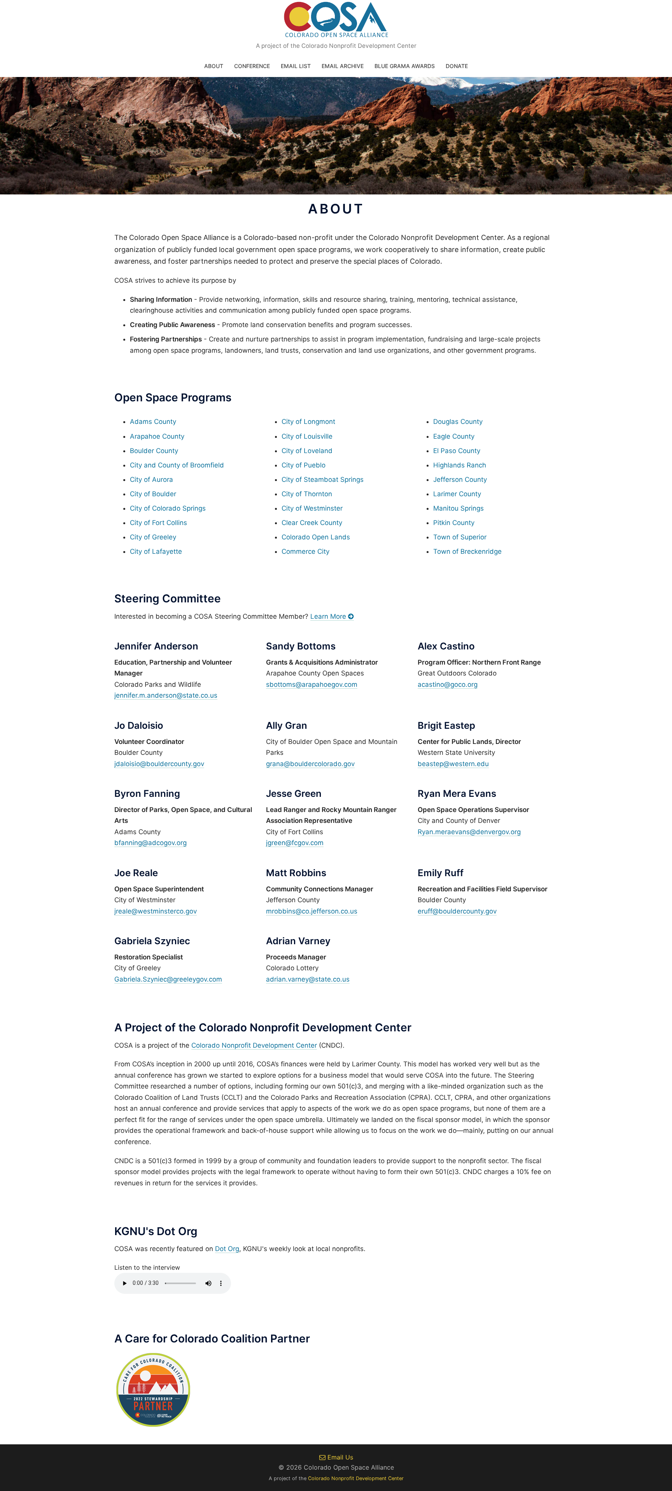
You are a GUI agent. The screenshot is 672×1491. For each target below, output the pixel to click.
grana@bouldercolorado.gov (310, 764)
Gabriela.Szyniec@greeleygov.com (168, 979)
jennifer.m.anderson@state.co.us (165, 695)
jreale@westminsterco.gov (155, 911)
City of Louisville (307, 436)
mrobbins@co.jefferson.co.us (311, 911)
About (213, 66)
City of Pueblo (304, 465)
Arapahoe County (157, 436)
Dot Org (227, 1249)
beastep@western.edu (453, 764)
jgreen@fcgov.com (295, 843)
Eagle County (453, 436)
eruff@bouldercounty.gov (457, 911)
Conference (252, 66)
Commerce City (305, 551)
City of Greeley (153, 537)
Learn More (329, 616)
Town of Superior (459, 537)
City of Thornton (307, 494)
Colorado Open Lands (316, 537)
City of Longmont (308, 421)
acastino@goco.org (448, 684)
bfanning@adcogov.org (150, 843)
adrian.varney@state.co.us (308, 979)
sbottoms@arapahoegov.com (311, 684)
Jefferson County (460, 479)
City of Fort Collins (158, 523)
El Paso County (456, 451)
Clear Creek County (312, 523)
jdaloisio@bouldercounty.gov (159, 764)
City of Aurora (151, 479)
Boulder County (154, 451)
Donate (457, 66)
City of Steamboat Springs (323, 479)
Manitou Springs (458, 508)
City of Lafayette (156, 551)
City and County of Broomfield (177, 465)
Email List (296, 66)
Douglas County (458, 421)
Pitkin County (453, 523)
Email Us (339, 1457)
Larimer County (457, 494)
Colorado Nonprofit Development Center (254, 1045)
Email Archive (343, 66)
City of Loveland (307, 451)
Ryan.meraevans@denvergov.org (469, 832)
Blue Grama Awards (404, 66)
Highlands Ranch (459, 465)
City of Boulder (153, 494)
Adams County (153, 421)
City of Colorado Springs (168, 508)
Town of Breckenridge (467, 551)
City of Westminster (312, 508)
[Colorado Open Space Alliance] (336, 22)
